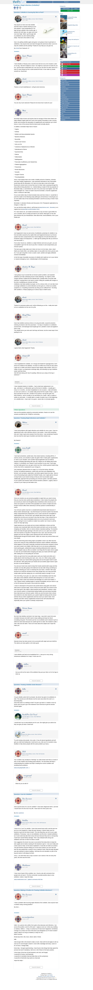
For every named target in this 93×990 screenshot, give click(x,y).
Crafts (62, 92)
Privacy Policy (46, 976)
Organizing (63, 109)
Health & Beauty (66, 8)
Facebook (65, 68)
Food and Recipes (65, 99)
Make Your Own (64, 107)
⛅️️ (55, 977)
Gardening (64, 66)
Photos (62, 115)
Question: (29, 12)
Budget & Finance (64, 82)
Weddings (63, 119)
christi (17, 48)
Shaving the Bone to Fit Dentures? (71, 54)
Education (63, 95)
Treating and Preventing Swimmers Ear (72, 18)
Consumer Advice (64, 88)
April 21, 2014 (70, 10)
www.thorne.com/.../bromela (47, 207)
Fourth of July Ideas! (66, 62)
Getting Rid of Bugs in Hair (72, 25)
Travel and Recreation (65, 117)
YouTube (65, 72)
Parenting (63, 111)
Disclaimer (40, 976)
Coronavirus (63, 90)
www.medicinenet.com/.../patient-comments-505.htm (28, 879)
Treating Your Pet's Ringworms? (71, 32)
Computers (63, 86)
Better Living (63, 80)
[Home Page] (19, 0)
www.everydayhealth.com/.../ (22, 767)
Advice (75, 8)
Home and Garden (65, 105)
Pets (62, 113)
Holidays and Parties (65, 103)
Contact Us (52, 976)
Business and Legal (65, 84)
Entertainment (64, 97)
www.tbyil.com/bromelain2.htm (30, 209)
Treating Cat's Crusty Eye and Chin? (73, 47)
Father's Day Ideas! (66, 64)
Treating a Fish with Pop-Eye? (73, 39)
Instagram (65, 74)
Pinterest (65, 70)
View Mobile (50, 975)
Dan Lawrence (20, 813)
